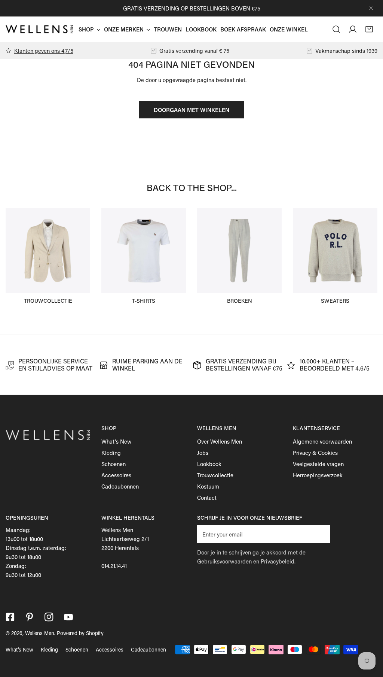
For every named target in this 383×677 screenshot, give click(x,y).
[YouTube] (68, 617)
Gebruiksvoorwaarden (224, 561)
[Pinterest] (29, 617)
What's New (116, 441)
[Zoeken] (336, 29)
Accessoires (116, 475)
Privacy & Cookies (315, 452)
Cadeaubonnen (120, 486)
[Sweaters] (335, 250)
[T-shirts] (143, 250)
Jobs (202, 452)
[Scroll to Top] (369, 637)
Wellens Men (39, 633)
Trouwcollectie (215, 475)
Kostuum (208, 486)
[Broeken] (239, 250)
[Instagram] (49, 617)
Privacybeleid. (278, 561)
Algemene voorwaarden (322, 441)
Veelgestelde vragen (318, 464)
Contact (207, 497)
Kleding (111, 452)
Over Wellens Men (219, 441)
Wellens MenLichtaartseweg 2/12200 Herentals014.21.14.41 (125, 547)
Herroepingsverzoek (318, 475)
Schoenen (113, 464)
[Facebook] (10, 617)
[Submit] (320, 533)
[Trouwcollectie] (48, 250)
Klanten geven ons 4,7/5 (43, 50)
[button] (369, 29)
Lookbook (209, 464)
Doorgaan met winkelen (191, 110)
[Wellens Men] (39, 29)
